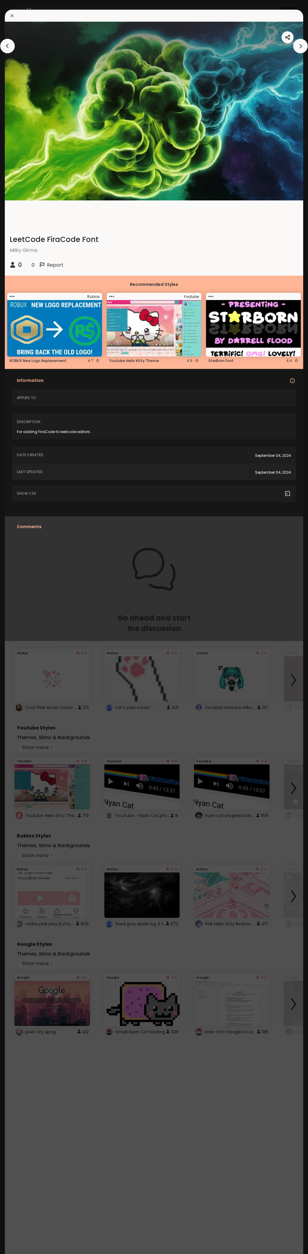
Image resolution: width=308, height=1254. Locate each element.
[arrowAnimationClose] (7, 46)
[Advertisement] (24, 627)
